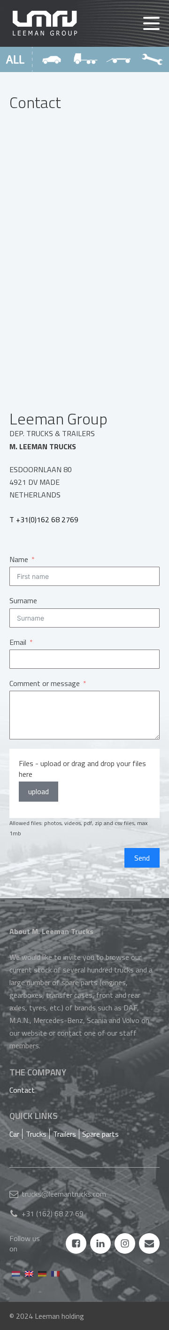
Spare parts (100, 1134)
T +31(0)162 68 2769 (43, 519)
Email (17, 642)
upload (38, 791)
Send (142, 857)
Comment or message (44, 683)
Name (18, 559)
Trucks (36, 1134)
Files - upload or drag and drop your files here (82, 768)
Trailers (64, 1134)
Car (14, 1134)
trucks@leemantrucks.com (64, 1194)
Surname (23, 600)
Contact (22, 1090)
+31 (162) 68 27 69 (53, 1213)
